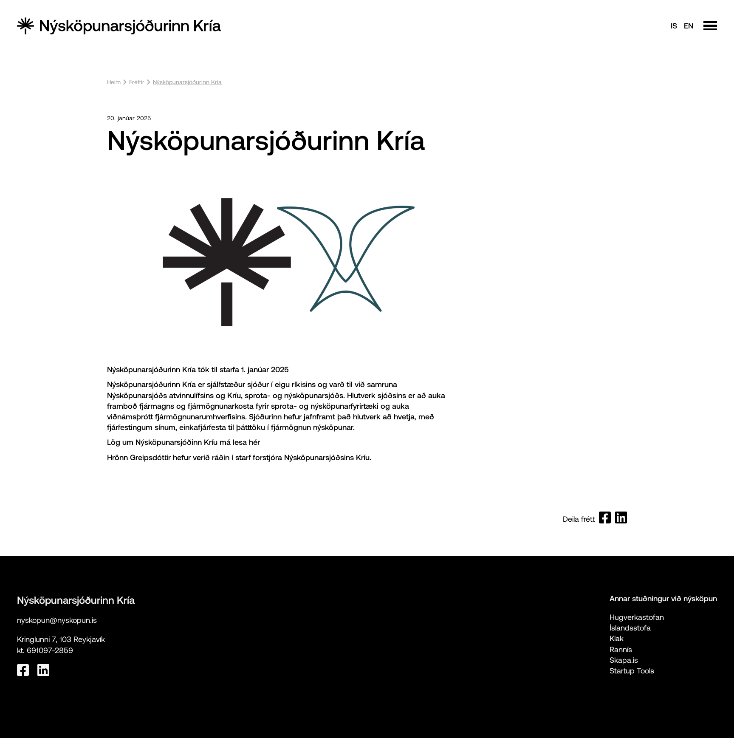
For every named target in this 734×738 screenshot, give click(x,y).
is (674, 25)
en (688, 25)
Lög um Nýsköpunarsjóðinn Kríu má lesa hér (183, 442)
